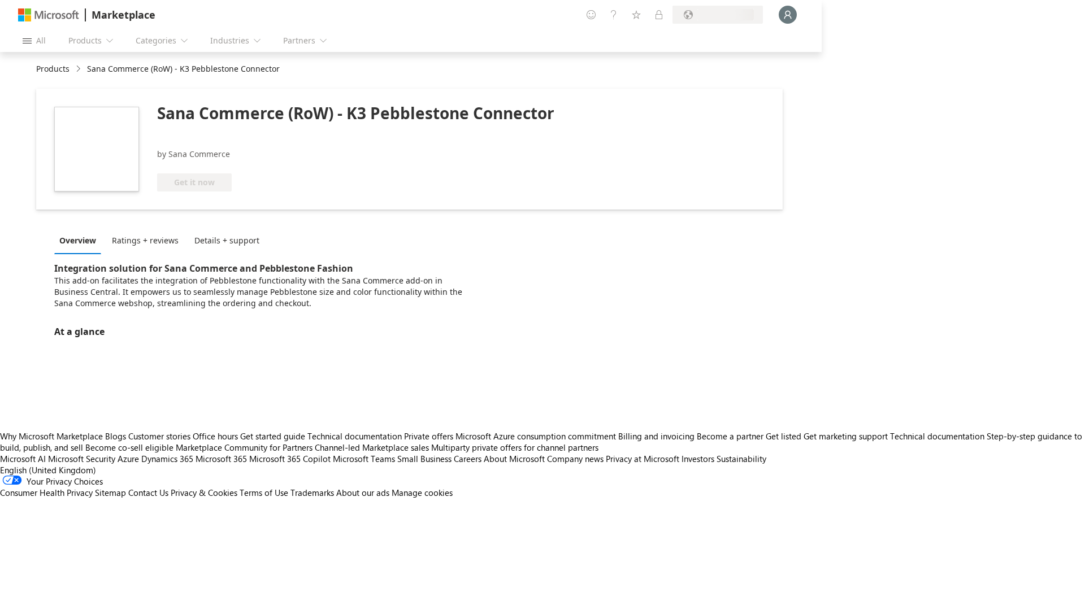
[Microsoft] (48, 14)
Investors (698, 458)
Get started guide (272, 436)
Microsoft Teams (364, 458)
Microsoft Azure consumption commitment (536, 436)
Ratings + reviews (145, 240)
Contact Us (148, 492)
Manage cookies (422, 492)
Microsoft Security (81, 458)
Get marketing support (846, 436)
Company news (575, 458)
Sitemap (110, 492)
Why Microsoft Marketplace (51, 436)
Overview (77, 240)
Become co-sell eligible (129, 447)
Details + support (226, 240)
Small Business (424, 458)
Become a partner (730, 436)
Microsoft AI (23, 458)
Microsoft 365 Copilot (290, 458)
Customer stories (159, 436)
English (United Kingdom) (48, 470)
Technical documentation (354, 436)
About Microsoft (514, 458)
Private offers (428, 436)
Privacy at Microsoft (642, 458)
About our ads (362, 492)
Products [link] (53, 68)
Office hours (215, 436)
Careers (467, 458)
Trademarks (312, 492)
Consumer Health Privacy (46, 492)
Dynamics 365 (167, 458)
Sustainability (741, 458)
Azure (128, 458)
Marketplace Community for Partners (244, 447)
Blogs (115, 436)
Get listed (783, 436)
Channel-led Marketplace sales (372, 447)
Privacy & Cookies (204, 492)
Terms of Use (264, 492)
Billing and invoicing (656, 436)
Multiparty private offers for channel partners (514, 447)
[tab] (80, 240)
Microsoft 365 (221, 458)
